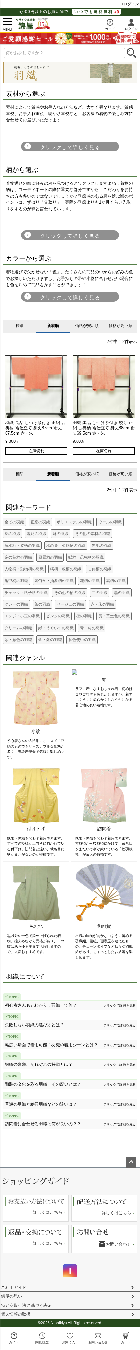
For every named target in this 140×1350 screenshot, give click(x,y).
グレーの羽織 (16, 604)
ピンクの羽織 (58, 616)
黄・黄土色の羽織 (114, 616)
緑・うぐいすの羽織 (56, 628)
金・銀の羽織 (50, 639)
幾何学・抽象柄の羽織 (54, 581)
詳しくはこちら (48, 1212)
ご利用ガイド (13, 1287)
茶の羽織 (42, 604)
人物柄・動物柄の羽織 (24, 569)
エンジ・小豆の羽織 (22, 616)
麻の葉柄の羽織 (18, 557)
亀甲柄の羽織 (16, 581)
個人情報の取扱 (16, 1314)
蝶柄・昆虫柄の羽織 (86, 557)
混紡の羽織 (36, 533)
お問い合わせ (118, 1244)
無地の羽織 (101, 545)
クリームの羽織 (18, 628)
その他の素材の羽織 (92, 533)
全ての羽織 (14, 522)
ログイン (131, 4)
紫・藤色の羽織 (18, 639)
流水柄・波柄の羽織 (22, 545)
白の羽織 (99, 592)
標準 (19, 325)
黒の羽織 (122, 592)
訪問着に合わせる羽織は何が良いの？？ (43, 1123)
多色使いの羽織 (82, 639)
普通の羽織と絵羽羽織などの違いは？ (41, 1104)
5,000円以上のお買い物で (66, 11)
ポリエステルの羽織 (74, 522)
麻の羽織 (60, 533)
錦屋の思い (11, 1296)
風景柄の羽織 (50, 557)
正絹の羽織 (40, 522)
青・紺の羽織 (92, 628)
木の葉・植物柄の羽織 (65, 545)
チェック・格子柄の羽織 (26, 592)
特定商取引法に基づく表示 (26, 1305)
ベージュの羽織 (70, 604)
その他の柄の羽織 (69, 592)
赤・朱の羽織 (102, 604)
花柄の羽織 (90, 581)
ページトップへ (131, 1162)
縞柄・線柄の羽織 (65, 569)
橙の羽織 (84, 616)
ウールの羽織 (110, 522)
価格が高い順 (120, 325)
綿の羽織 (12, 533)
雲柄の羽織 (116, 581)
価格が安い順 (87, 325)
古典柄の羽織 (99, 569)
